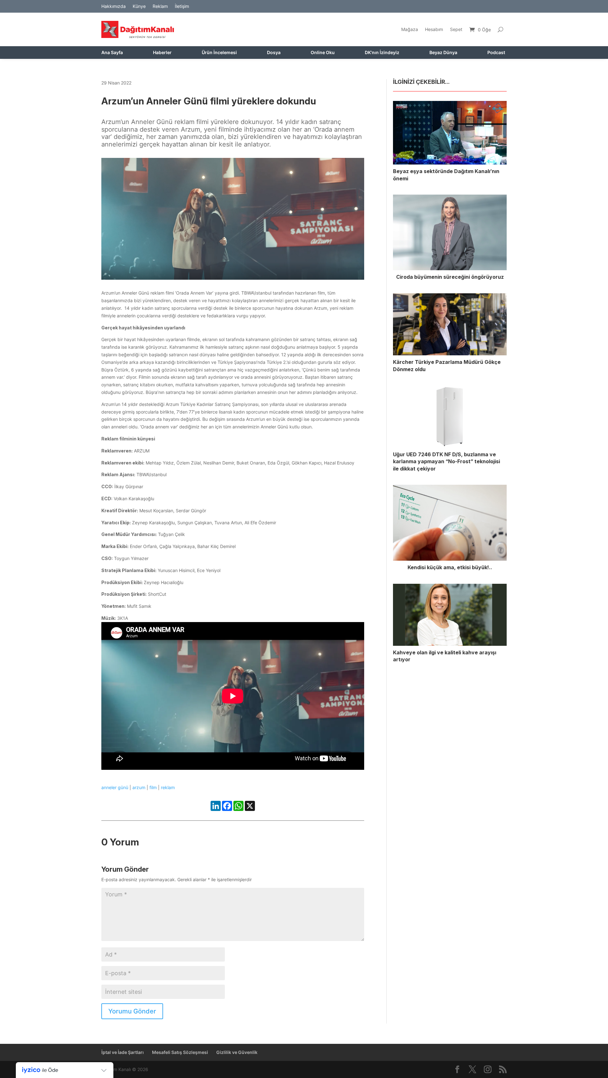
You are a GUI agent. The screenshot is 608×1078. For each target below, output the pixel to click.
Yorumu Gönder (132, 1011)
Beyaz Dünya (443, 52)
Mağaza (409, 29)
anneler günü (114, 787)
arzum (138, 787)
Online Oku (323, 52)
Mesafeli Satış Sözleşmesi (180, 1052)
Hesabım (434, 29)
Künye (139, 6)
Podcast (496, 52)
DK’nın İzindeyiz (382, 52)
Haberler (162, 52)
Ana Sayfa (112, 52)
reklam (168, 787)
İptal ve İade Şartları (122, 1052)
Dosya (274, 52)
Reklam (160, 6)
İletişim (182, 6)
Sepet (456, 29)
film (153, 787)
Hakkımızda (113, 6)
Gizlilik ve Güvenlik (236, 1052)
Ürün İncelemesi (219, 52)
